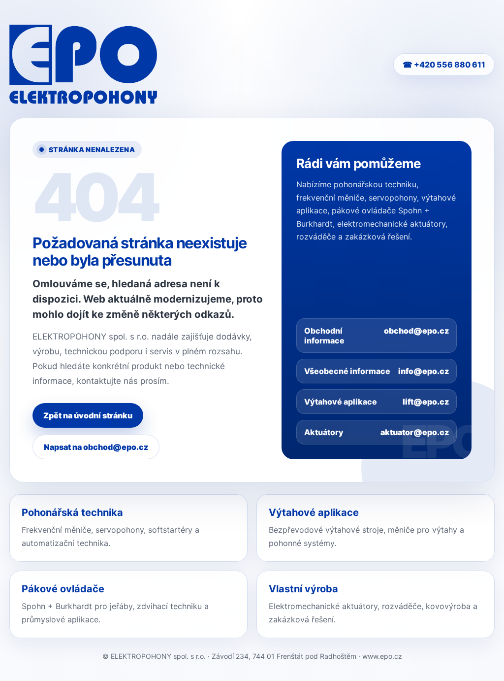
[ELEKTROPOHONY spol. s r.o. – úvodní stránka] (83, 64)
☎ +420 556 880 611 (444, 64)
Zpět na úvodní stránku (87, 415)
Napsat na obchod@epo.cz (96, 447)
